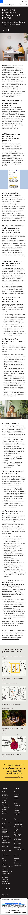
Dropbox (4, 286)
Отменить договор (18, 826)
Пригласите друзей (6, 873)
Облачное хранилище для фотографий (5, 831)
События (4, 860)
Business (16, 796)
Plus (15, 791)
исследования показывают (11, 543)
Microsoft (17, 293)
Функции (4, 800)
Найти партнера (6, 883)
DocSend (16, 808)
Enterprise (16, 798)
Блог (3, 858)
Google (22, 293)
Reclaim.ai (16, 803)
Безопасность (5, 804)
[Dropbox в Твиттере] (3, 889)
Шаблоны (4, 809)
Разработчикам (5, 869)
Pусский (5, 895)
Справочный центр (18, 822)
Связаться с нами (18, 824)
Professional (17, 794)
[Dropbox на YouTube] (9, 889)
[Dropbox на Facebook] (6, 889)
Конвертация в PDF (6, 850)
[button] (14, 97)
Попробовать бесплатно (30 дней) (14, 777)
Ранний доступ (5, 807)
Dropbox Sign (17, 805)
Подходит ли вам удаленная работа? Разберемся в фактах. (13, 729)
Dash (15, 801)
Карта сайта (17, 847)
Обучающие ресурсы (19, 849)
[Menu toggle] (26, 1)
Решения (4, 802)
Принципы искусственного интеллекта (17, 843)
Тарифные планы (18, 810)
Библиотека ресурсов (7, 866)
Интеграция (5, 797)
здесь (16, 625)
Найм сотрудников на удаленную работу (11, 704)
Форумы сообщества (7, 871)
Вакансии (16, 860)
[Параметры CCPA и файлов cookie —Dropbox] (14, 906)
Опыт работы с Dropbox (7, 5)
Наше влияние (17, 865)
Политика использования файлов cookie (17, 834)
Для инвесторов (18, 862)
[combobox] (22, 4)
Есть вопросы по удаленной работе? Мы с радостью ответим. (12, 755)
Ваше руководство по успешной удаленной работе (12, 679)
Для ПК (3, 791)
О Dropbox (16, 858)
